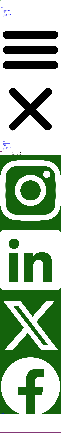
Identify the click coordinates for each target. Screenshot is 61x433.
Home (2, 7)
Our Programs (2, 142)
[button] (30, 79)
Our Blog (3, 16)
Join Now (30, 432)
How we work (4, 8)
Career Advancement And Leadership (6, 10)
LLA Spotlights (4, 12)
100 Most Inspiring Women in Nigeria (7, 14)
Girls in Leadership (4, 11)
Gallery (3, 17)
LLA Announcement (5, 15)
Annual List (4, 13)
